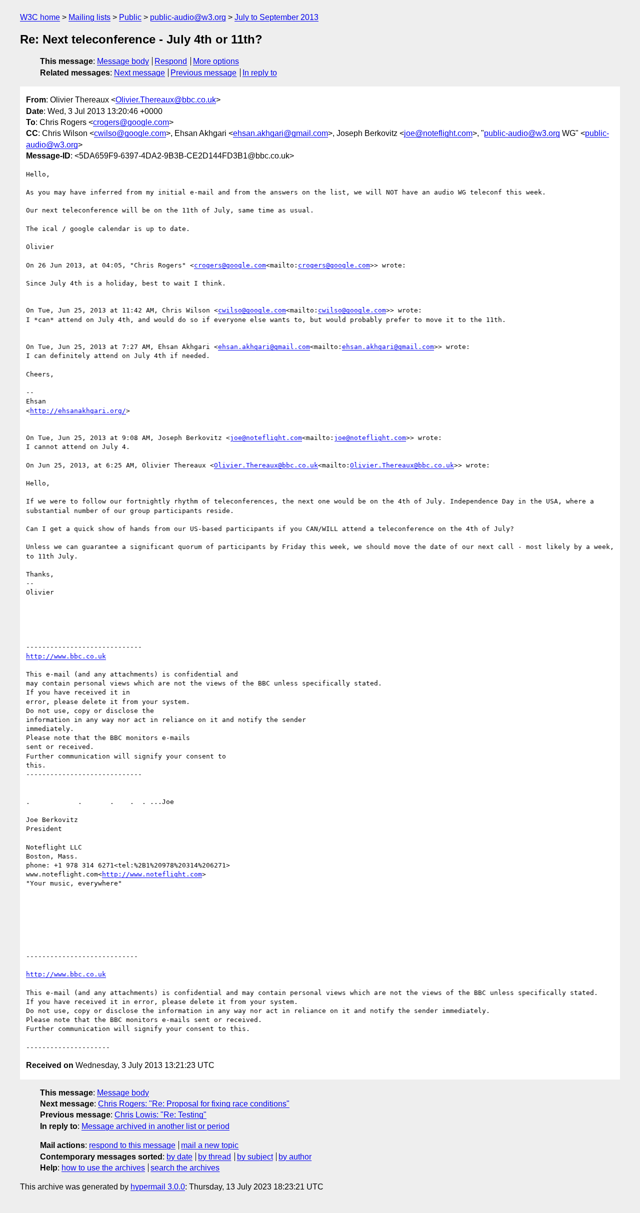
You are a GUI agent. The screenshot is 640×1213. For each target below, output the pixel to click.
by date (179, 1156)
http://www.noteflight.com (152, 874)
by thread (214, 1156)
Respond (170, 61)
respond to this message (132, 1145)
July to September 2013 (276, 17)
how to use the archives (103, 1168)
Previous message (203, 72)
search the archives (185, 1168)
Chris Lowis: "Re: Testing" (160, 1114)
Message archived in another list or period (156, 1126)
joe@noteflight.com (438, 133)
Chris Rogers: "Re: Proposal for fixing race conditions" (194, 1104)
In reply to (259, 72)
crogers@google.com (131, 122)
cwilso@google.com (130, 133)
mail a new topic (209, 1145)
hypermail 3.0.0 (157, 1186)
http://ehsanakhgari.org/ (78, 410)
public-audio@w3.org (188, 17)
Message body (123, 61)
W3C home (40, 17)
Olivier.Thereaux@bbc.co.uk (166, 100)
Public (130, 17)
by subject (255, 1156)
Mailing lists (89, 17)
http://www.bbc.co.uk (66, 656)
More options (216, 61)
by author (295, 1156)
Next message (139, 72)
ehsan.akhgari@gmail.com (280, 133)
